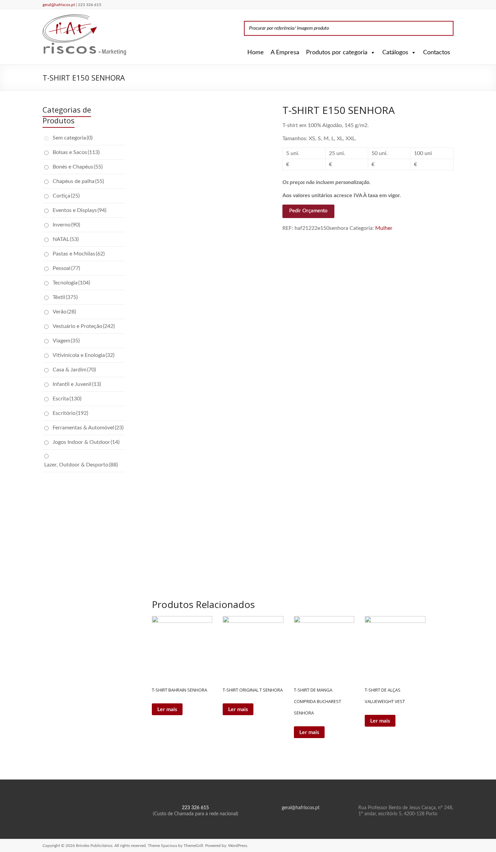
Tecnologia (71, 282)
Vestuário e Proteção (84, 326)
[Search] (446, 28)
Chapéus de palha (78, 181)
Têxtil (65, 297)
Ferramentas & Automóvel (88, 427)
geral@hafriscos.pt (59, 5)
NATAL (66, 239)
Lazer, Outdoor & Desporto (81, 464)
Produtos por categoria (336, 53)
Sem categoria (72, 138)
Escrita (67, 398)
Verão (64, 311)
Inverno (66, 224)
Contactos (436, 53)
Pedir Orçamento (308, 210)
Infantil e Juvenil (77, 384)
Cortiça (66, 196)
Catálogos (395, 53)
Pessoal (66, 268)
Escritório (70, 413)
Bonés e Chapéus (78, 167)
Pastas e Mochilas (79, 253)
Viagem (66, 340)
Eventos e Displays (79, 210)
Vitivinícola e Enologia (83, 355)
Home (255, 53)
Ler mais (167, 709)
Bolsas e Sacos (76, 152)
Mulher (383, 228)
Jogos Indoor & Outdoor (86, 442)
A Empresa (285, 53)
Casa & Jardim (74, 369)
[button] (371, 53)
